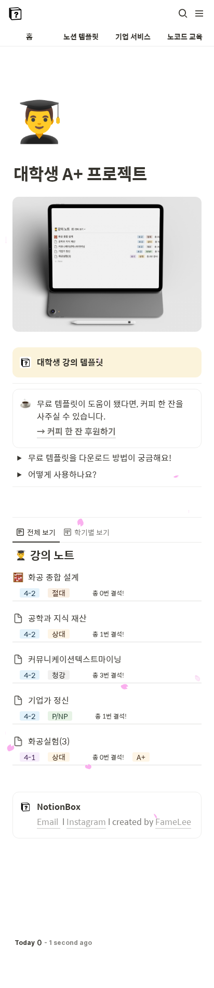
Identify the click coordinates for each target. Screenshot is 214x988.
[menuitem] (36, 532)
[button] (183, 13)
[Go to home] (15, 13)
